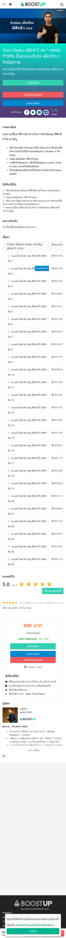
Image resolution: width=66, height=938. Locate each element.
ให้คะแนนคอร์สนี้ (52, 591)
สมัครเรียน (33, 83)
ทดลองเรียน (33, 103)
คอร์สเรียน (7, 913)
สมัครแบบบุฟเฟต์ (33, 95)
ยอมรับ (33, 931)
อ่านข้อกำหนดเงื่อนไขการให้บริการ (35, 925)
